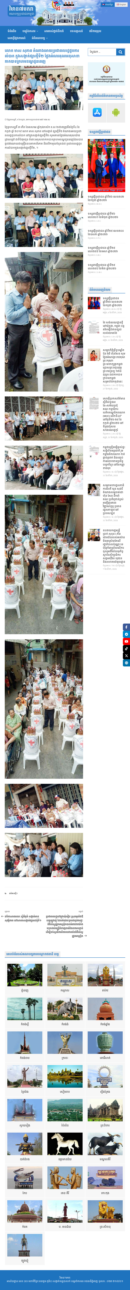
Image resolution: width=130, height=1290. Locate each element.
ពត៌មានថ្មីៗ (13, 893)
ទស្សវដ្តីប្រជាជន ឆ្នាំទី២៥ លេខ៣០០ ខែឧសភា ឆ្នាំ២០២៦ (106, 232)
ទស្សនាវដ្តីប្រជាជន (99, 132)
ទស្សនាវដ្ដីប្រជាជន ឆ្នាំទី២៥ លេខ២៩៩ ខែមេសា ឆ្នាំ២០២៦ (103, 249)
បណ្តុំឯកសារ (29, 31)
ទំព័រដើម (12, 31)
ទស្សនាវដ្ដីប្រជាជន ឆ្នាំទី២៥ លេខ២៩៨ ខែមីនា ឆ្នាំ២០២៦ (102, 266)
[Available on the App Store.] (97, 113)
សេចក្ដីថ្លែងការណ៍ (17, 38)
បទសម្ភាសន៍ (76, 31)
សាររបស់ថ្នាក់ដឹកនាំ (54, 31)
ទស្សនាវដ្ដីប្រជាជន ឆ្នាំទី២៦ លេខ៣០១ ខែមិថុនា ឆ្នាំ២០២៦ (103, 215)
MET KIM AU (45, 119)
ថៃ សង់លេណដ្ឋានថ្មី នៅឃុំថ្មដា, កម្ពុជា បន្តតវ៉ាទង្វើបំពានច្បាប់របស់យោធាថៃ (113, 328)
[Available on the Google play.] (116, 113)
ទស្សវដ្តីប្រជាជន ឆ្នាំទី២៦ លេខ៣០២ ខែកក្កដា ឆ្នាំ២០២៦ (106, 198)
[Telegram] (126, 634)
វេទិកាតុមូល (95, 31)
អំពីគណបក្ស (38, 38)
